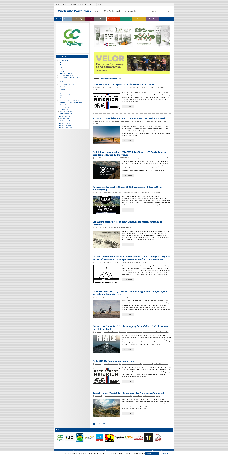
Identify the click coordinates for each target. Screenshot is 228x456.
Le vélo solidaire (137, 396)
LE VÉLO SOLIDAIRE (65, 125)
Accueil (58, 4)
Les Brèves (67, 19)
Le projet (92, 4)
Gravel (62, 71)
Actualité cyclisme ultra (112, 121)
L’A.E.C (62, 82)
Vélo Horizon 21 (139, 19)
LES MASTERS (63, 60)
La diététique (64, 105)
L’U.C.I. (62, 80)
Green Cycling (126, 19)
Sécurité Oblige (113, 19)
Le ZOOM (90, 19)
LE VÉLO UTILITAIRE (65, 127)
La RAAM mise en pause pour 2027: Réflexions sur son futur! (123, 84)
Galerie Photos (152, 19)
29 (104, 424)
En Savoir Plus (164, 453)
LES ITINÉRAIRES (64, 109)
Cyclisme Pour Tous (74, 11)
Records (128, 227)
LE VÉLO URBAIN (64, 123)
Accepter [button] (149, 453)
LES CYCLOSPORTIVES (66, 75)
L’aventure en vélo (66, 111)
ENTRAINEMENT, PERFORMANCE (69, 100)
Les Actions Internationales (157, 87)
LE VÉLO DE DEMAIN (65, 121)
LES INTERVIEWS (64, 107)
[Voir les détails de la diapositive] (60, 437)
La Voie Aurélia (64, 118)
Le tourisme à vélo (126, 396)
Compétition (108, 192)
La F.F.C (62, 87)
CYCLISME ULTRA (110, 87)
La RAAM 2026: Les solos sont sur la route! (114, 361)
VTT (168, 158)
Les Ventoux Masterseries (118, 227)
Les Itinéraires (143, 262)
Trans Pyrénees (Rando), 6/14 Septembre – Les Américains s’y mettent (128, 393)
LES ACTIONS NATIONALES (67, 84)
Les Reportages (79, 19)
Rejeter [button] (156, 453)
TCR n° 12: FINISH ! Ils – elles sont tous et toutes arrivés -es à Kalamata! (129, 118)
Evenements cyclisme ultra (124, 87)
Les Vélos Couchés (66, 73)
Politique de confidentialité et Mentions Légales (75, 4)
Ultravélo (63, 96)
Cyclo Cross (64, 67)
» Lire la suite (128, 106)
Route (163, 297)
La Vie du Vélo (100, 19)
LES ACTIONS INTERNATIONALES (69, 77)
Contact (100, 4)
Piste (61, 65)
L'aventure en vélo (138, 87)
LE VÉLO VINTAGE (64, 116)
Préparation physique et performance (71, 103)
